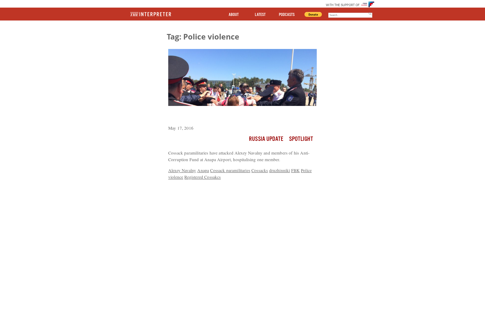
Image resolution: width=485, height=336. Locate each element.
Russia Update (266, 139)
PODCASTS (287, 14)
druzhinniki (279, 170)
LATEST (260, 14)
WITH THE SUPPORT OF (343, 5)
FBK (295, 170)
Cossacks (259, 170)
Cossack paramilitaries (230, 170)
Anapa (203, 170)
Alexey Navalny (182, 170)
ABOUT (234, 14)
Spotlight (301, 139)
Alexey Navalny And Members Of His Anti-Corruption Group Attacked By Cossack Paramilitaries (233, 116)
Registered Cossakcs (202, 177)
